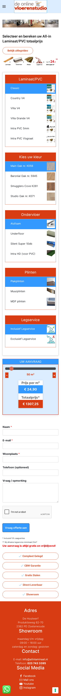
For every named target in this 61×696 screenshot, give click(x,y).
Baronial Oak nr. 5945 (24, 176)
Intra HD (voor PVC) (23, 253)
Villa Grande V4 (20, 118)
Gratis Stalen (32, 575)
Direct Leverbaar (32, 585)
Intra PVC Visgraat (22, 138)
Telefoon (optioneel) (16, 467)
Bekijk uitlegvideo (17, 51)
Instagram (29, 687)
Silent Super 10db (21, 243)
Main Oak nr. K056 (22, 165)
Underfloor (17, 233)
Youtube (28, 683)
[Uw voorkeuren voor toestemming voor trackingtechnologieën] (55, 690)
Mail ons (28, 679)
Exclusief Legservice (23, 338)
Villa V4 (15, 108)
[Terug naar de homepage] (30, 6)
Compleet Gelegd (32, 556)
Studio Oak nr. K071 (23, 196)
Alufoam (16, 223)
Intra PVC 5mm (20, 128)
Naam (7, 426)
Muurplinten (18, 291)
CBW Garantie (32, 566)
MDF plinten (18, 301)
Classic (15, 88)
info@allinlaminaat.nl (35, 659)
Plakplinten (17, 281)
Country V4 (18, 98)
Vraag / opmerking (14, 480)
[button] (4, 6)
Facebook (29, 675)
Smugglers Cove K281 (24, 186)
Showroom (32, 594)
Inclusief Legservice (23, 328)
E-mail (8, 440)
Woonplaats (11, 453)
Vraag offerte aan (16, 527)
